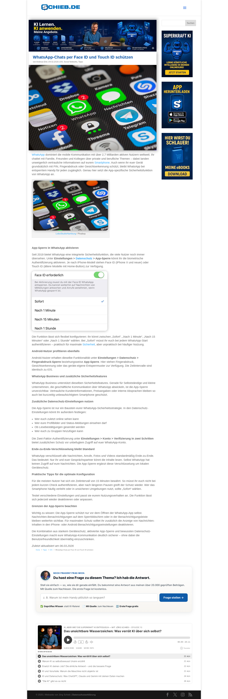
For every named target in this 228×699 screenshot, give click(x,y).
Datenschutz (84, 258)
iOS (61, 62)
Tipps (80, 62)
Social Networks (70, 62)
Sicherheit (89, 344)
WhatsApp (38, 154)
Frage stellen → (173, 597)
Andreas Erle (41, 62)
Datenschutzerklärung (84, 694)
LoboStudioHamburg (66, 233)
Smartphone (102, 162)
